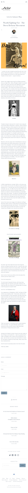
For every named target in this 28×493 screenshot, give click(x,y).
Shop (3, 478)
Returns (23, 478)
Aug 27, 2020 (14, 27)
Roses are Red (14, 427)
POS (8, 487)
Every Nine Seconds (14, 442)
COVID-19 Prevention (17, 481)
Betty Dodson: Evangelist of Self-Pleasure (14, 418)
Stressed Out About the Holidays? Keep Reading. (14, 434)
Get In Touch (8, 481)
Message (3, 376)
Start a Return (5, 480)
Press (13, 478)
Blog (7, 478)
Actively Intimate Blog (14, 17)
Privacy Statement (13, 480)
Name (2, 362)
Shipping (18, 478)
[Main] (1, 2)
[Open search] (4, 2)
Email (2, 369)
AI (10, 478)
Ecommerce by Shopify (16, 487)
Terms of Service (22, 480)
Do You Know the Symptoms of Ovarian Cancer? (14, 411)
